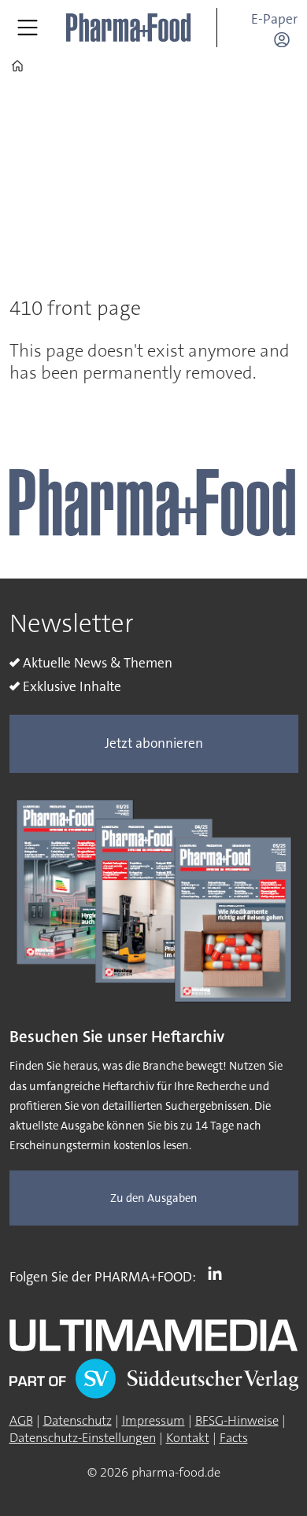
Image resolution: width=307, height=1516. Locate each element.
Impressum (153, 1420)
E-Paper (274, 19)
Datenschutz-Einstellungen (82, 1437)
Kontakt (187, 1437)
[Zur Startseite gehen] (129, 28)
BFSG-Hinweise (237, 1420)
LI (219, 1273)
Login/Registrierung (286, 39)
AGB (21, 1420)
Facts (234, 1437)
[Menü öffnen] (28, 27)
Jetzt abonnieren (154, 743)
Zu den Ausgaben (154, 1198)
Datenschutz (77, 1420)
